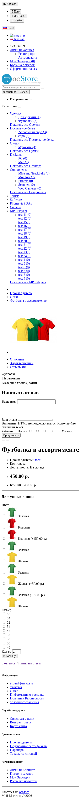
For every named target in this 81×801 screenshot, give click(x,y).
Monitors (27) (27, 177)
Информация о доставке (27, 694)
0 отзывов (9, 663)
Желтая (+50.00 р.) (30, 583)
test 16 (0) (24, 226)
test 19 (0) (24, 237)
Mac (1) (23, 162)
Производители (21, 742)
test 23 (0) (24, 252)
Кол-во (6, 651)
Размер (6, 610)
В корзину (9, 656)
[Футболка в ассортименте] (33, 352)
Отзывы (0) (18, 367)
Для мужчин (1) (29, 117)
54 (8, 618)
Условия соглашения (24, 702)
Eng (22, 35)
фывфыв (16, 687)
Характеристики (21, 363)
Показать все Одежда (25, 124)
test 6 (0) (24, 267)
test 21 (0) (24, 244)
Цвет (5, 505)
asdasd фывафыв (21, 683)
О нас (14, 691)
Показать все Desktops (25, 166)
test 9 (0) (24, 278)
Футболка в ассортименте (28, 300)
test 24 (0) (24, 256)
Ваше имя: (9, 401)
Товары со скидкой (23, 753)
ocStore (24, 792)
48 (8, 614)
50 (8, 639)
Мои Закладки (20, 777)
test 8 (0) (24, 274)
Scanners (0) (26, 184)
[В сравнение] (7, 440)
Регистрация (27, 53)
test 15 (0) (24, 222)
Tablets (14, 196)
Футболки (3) (27, 121)
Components (18, 169)
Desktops (16, 154)
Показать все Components (28, 192)
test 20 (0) (24, 241)
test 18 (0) (24, 233)
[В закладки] (3, 440)
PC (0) (22, 158)
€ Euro (16, 11)
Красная (23, 527)
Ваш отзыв (9, 419)
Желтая (22, 561)
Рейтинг (8, 431)
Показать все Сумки (24, 151)
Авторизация (27, 57)
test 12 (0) (24, 218)
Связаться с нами (22, 718)
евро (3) (23, 136)
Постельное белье (22, 128)
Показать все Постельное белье (32, 139)
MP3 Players (18, 211)
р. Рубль (17, 20)
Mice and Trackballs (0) (33, 173)
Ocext (14, 297)
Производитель (21, 293)
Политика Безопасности (27, 698)
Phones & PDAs (21, 203)
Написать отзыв (29, 663)
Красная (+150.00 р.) (32, 538)
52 (8, 622)
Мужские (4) (27, 147)
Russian (19, 39)
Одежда (15, 113)
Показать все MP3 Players (28, 282)
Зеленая (23, 516)
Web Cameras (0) (29, 188)
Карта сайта (18, 726)
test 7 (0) (24, 271)
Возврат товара (21, 722)
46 (8, 647)
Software (16, 199)
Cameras (15, 207)
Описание (17, 359)
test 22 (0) (24, 248)
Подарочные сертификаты (28, 746)
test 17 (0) (24, 229)
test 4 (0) (24, 259)
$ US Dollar (18, 16)
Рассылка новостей (23, 781)
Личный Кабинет (22, 770)
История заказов (21, 773)
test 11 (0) (24, 214)
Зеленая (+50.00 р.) (31, 595)
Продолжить (11, 435)
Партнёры (17, 750)
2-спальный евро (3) (32, 132)
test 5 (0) (24, 263)
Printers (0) (25, 181)
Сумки (15, 143)
